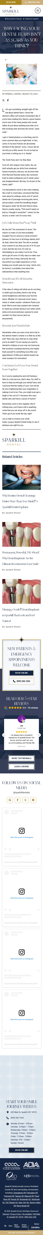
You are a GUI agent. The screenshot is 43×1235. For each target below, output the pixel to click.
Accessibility (27, 1214)
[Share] (8, 100)
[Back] (6, 60)
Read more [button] (21, 746)
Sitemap (6, 1214)
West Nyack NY (23, 1206)
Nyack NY (15, 1199)
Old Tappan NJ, (12, 1202)
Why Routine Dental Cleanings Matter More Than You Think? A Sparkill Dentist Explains (20, 501)
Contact (11, 422)
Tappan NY (19, 1196)
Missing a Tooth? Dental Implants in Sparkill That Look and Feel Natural (20, 615)
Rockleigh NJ (25, 1199)
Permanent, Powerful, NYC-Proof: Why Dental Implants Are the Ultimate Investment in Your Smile (20, 558)
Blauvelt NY (29, 1196)
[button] (38, 10)
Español (35, 1227)
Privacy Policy (15, 1214)
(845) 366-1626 (30, 1217)
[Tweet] (4, 100)
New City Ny (24, 1202)
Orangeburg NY (19, 1193)
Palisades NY (32, 1193)
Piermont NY (9, 1196)
